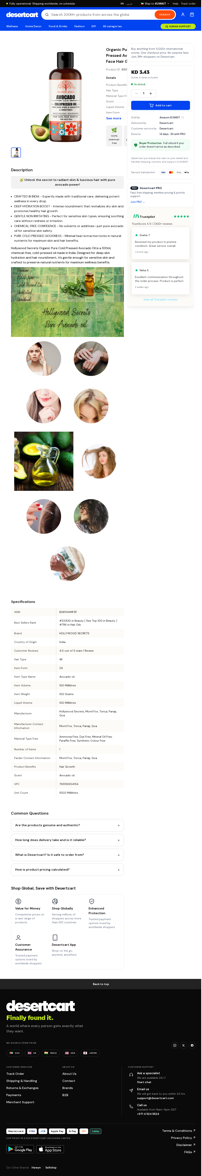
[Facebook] (192, 1045)
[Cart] (192, 14)
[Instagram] (174, 1045)
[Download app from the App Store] (50, 1149)
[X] (183, 1045)
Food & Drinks (58, 26)
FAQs (190, 1152)
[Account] (183, 14)
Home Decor (33, 26)
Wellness (12, 26)
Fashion (79, 26)
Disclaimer (186, 1145)
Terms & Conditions (179, 1131)
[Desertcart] (22, 14)
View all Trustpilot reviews (160, 299)
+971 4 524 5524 (148, 1114)
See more (113, 118)
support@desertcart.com (155, 1098)
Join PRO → (137, 202)
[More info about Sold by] (182, 117)
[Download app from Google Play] (20, 1149)
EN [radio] (122, 3)
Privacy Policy (183, 1138)
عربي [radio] (130, 3)
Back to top (101, 984)
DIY (94, 26)
